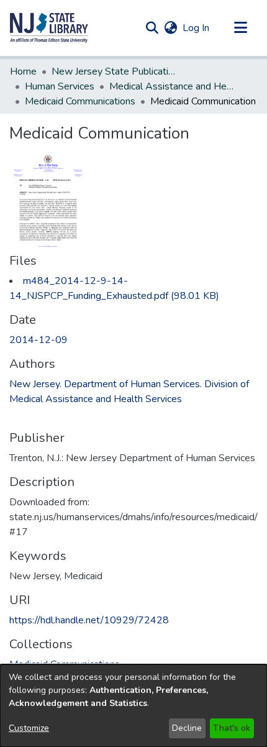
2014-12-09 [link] (38, 340)
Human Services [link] (59, 86)
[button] (49, 28)
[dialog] (133, 705)
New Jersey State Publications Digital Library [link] (114, 71)
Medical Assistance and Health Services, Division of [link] (171, 86)
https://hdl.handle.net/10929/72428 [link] (89, 620)
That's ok (231, 728)
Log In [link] (196, 28)
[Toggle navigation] (240, 28)
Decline (187, 728)
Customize (29, 728)
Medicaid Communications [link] (80, 101)
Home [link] (23, 71)
